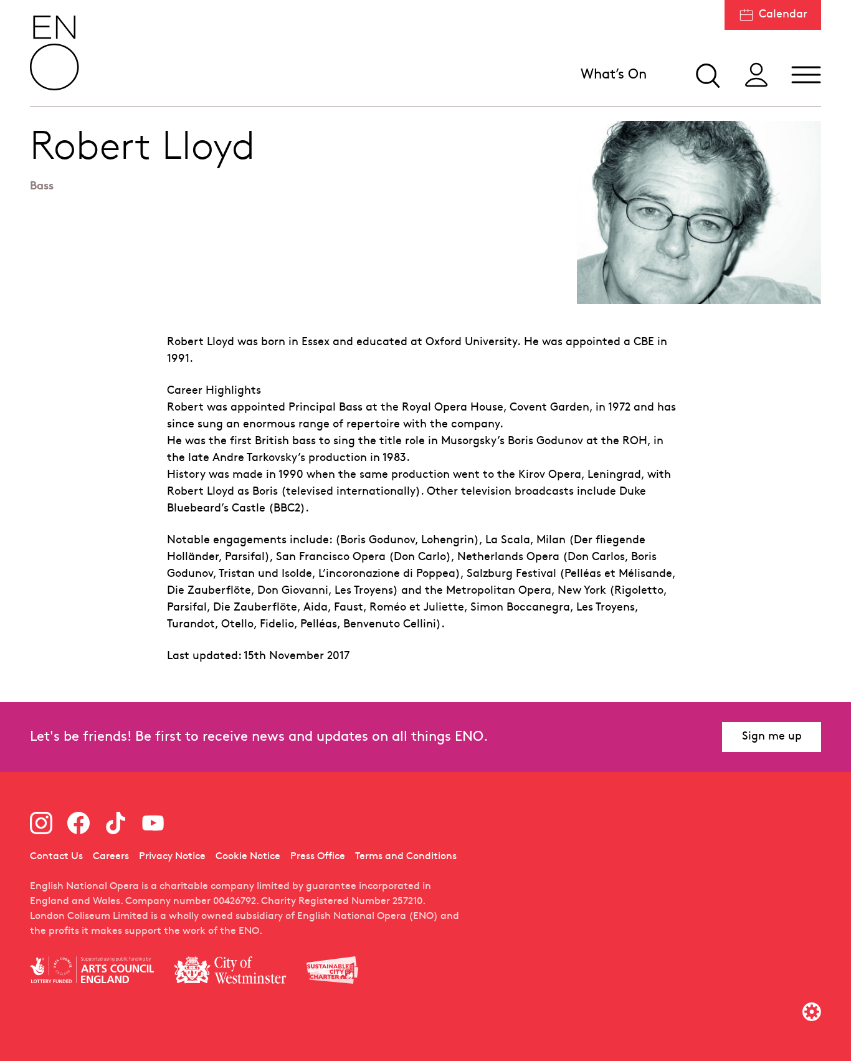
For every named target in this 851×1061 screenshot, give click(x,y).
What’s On (614, 75)
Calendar (783, 15)
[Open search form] (706, 75)
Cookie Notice (248, 857)
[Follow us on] (41, 823)
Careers (111, 857)
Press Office (317, 857)
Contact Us (56, 857)
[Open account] (756, 75)
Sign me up (772, 737)
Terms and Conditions (406, 857)
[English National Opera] (55, 53)
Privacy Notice (172, 857)
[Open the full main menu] (806, 75)
